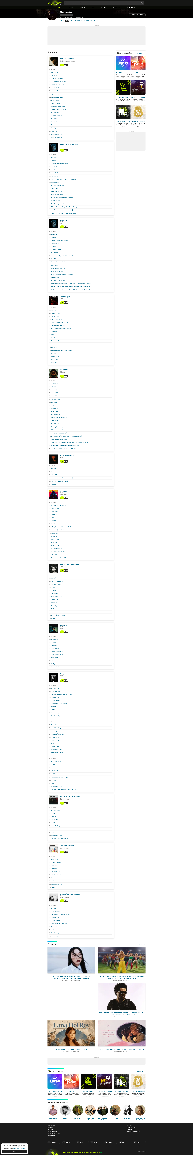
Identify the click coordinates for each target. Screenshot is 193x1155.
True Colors (54, 524)
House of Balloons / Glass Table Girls (62, 694)
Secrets (54, 520)
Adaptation (55, 645)
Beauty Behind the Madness (70, 565)
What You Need (55, 691)
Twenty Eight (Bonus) (57, 716)
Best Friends (55, 182)
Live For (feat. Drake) (57, 654)
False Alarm (55, 511)
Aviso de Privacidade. (19, 1148)
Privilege (54, 484)
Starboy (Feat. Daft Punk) (59, 325)
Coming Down (55, 706)
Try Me (53, 472)
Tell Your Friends (56, 584)
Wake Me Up (54, 72)
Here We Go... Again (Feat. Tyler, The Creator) (64, 179)
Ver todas (142, 944)
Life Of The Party (56, 728)
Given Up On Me (55, 103)
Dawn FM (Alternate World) (69, 144)
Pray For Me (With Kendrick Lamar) (61, 328)
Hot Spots (116, 7)
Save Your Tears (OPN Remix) (59, 439)
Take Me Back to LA (56, 115)
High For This (55, 688)
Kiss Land (63, 625)
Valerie (53, 887)
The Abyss (54, 128)
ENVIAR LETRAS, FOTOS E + (138, 14)
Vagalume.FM (131, 7)
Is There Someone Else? (58, 185)
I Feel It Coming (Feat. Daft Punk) (60, 322)
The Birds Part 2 (56, 740)
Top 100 (70, 7)
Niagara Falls (55, 112)
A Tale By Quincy (56, 173)
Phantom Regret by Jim (58, 204)
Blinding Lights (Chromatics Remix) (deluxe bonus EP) (66, 436)
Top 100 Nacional (52, 1131)
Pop (71, 15)
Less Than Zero (55, 200)
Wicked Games (55, 356)
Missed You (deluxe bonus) (58, 430)
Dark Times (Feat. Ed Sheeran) (59, 612)
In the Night (54, 606)
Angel (53, 618)
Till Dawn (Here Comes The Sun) (60, 838)
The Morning (54, 359)
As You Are (54, 609)
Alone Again (54, 383)
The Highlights (65, 297)
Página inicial (63, 17)
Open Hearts (54, 91)
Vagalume (55, 3)
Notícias (103, 7)
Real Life (53, 578)
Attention (54, 542)
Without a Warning (56, 134)
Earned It (53, 347)
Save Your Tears (55, 310)
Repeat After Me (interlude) (58, 417)
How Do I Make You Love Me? (60, 240)
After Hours (54, 362)
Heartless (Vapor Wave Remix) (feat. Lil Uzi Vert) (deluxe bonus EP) (69, 442)
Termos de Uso (131, 1129)
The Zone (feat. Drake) (58, 734)
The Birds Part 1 (55, 737)
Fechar (15, 1151)
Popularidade (88, 20)
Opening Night (56, 94)
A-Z (93, 7)
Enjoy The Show (55, 100)
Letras (61, 20)
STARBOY (63, 491)
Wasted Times (55, 475)
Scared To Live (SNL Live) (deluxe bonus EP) (63, 448)
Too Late (53, 386)
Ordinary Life (55, 545)
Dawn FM (54, 157)
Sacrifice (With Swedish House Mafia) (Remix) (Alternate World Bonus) (70, 286)
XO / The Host (55, 771)
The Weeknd (66, 12)
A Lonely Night (55, 539)
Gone (52, 743)
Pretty (53, 664)
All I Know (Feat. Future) (58, 551)
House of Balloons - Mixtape (70, 894)
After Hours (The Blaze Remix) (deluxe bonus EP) (65, 445)
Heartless (54, 331)
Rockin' (53, 517)
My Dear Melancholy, (67, 455)
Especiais (50, 1127)
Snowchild (54, 396)
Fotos (72, 20)
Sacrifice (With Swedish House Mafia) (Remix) (64, 210)
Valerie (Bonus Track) (57, 752)
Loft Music (54, 709)
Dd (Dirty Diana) (55, 810)
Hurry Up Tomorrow (67, 58)
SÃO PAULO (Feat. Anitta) (59, 81)
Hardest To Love (56, 390)
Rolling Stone (55, 746)
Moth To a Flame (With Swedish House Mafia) (63, 213)
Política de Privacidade (133, 1131)
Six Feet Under (55, 533)
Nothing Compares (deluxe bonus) (60, 427)
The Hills (53, 338)
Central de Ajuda (131, 1127)
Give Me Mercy (55, 122)
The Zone (54, 868)
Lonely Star (54, 725)
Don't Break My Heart (57, 194)
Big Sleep (54, 118)
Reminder (54, 514)
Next (53, 783)
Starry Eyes (54, 188)
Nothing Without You (57, 548)
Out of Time (54, 176)
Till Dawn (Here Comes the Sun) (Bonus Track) (64, 789)
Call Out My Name (56, 341)
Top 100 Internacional (53, 1133)
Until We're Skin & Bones (58, 84)
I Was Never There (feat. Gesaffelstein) (62, 478)
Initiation (53, 774)
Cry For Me (54, 75)
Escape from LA (56, 399)
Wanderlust (54, 657)
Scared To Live (56, 393)
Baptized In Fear (56, 88)
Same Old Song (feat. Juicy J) (60, 777)
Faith (53, 405)
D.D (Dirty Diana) (56, 761)
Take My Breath (56, 167)
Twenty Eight (55, 936)
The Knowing (55, 713)
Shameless (55, 599)
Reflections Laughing (57, 97)
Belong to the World (57, 651)
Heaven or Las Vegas (57, 749)
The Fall (53, 780)
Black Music (63, 15)
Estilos (82, 7)
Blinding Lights (55, 313)
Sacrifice (53, 170)
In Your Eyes (55, 316)
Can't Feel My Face (57, 319)
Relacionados (79, 20)
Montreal (53, 764)
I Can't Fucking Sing (57, 78)
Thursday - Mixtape (67, 845)
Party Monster (55, 508)
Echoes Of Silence (56, 786)
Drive (52, 125)
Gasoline (53, 160)
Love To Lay (54, 536)
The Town (54, 642)
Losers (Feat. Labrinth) (57, 581)
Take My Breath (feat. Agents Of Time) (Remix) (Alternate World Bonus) (70, 283)
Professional (54, 639)
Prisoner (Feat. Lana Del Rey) (59, 615)
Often (53, 334)
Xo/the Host (55, 819)
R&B (68, 15)
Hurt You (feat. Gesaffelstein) (59, 481)
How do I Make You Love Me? (60, 163)
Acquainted (54, 353)
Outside (54, 768)
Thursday (54, 731)
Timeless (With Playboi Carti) (59, 109)
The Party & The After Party (59, 703)
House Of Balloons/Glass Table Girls (62, 914)
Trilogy (62, 674)
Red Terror (54, 131)
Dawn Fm (54, 234)
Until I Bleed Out (55, 424)
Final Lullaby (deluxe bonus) (59, 433)
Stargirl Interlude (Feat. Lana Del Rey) (62, 527)
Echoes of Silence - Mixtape (70, 796)
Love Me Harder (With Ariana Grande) (61, 350)
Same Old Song (56, 826)
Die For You (54, 344)
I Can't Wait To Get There (58, 106)
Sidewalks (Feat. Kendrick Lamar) (60, 530)
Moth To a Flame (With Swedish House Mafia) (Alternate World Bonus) (70, 290)
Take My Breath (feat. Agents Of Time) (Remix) (64, 207)
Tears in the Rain (56, 667)
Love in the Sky (56, 648)
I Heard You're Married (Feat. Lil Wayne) (62, 197)
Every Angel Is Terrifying (58, 191)
